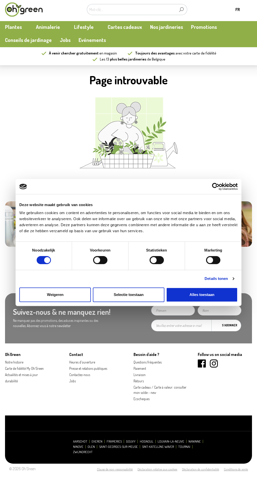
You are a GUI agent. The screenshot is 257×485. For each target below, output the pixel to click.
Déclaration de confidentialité (200, 469)
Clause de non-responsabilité (115, 469)
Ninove (78, 446)
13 (126, 59)
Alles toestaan (201, 294)
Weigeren (55, 294)
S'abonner (229, 325)
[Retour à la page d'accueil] (24, 9)
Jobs (72, 381)
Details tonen (216, 278)
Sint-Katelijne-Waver (158, 446)
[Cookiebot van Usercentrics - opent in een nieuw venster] (216, 186)
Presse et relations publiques (88, 368)
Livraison (140, 375)
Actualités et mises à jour (21, 375)
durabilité (11, 381)
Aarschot (80, 441)
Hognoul (146, 441)
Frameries (114, 441)
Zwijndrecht (83, 452)
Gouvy (131, 441)
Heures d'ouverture (82, 362)
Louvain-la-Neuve (171, 441)
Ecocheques (142, 399)
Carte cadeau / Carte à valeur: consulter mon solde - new (160, 390)
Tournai (184, 446)
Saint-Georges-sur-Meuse (118, 446)
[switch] (100, 260)
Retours (139, 381)
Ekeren (97, 441)
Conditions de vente (236, 469)
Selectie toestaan (129, 294)
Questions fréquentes (148, 362)
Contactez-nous (79, 375)
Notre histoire (14, 362)
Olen (91, 446)
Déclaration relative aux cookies (157, 469)
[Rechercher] (181, 9)
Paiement (140, 368)
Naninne (194, 441)
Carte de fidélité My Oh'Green (24, 368)
